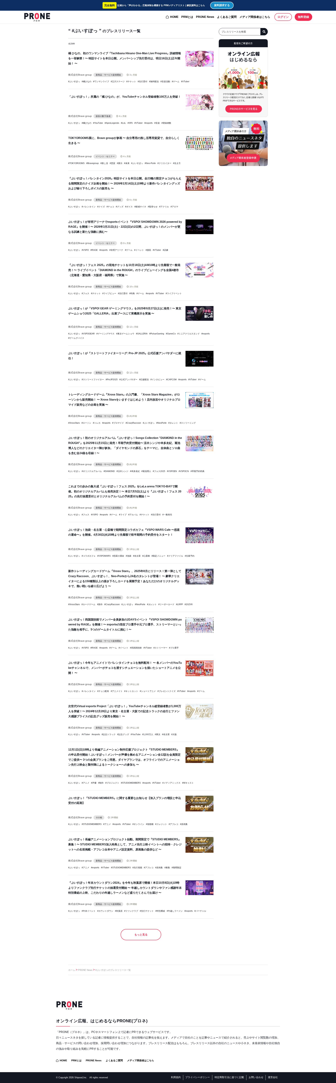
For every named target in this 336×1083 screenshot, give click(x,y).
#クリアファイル (175, 556)
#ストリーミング (188, 423)
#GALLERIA (142, 333)
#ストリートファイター (93, 379)
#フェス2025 (159, 471)
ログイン (283, 16)
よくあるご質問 (227, 16)
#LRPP (179, 604)
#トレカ (96, 423)
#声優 (93, 783)
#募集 (167, 867)
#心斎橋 (146, 556)
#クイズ (101, 206)
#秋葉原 (118, 911)
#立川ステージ (118, 81)
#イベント (139, 250)
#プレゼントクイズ (167, 691)
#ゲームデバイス (76, 338)
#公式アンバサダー (128, 379)
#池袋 (128, 556)
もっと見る (141, 934)
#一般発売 (167, 514)
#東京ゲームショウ (125, 333)
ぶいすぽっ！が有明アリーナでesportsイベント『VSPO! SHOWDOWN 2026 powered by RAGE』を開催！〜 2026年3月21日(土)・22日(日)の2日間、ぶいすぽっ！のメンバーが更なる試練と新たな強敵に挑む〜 (125, 226)
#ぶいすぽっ (74, 81)
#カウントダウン (105, 911)
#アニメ (85, 783)
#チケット (131, 81)
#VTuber (185, 81)
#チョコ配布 (103, 691)
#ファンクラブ (131, 911)
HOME (174, 16)
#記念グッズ (123, 734)
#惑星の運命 (118, 556)
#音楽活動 (165, 81)
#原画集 (184, 824)
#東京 (157, 734)
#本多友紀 (135, 471)
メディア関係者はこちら (254, 16)
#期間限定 (176, 867)
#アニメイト (116, 691)
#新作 (100, 604)
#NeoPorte (161, 423)
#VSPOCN (184, 471)
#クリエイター (164, 163)
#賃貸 (112, 163)
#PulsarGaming (156, 333)
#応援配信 (144, 379)
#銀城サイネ (140, 206)
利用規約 (176, 1077)
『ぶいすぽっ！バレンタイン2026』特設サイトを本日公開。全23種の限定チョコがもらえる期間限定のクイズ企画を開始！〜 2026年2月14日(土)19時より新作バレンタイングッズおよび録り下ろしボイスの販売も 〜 (124, 183)
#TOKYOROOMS (76, 163)
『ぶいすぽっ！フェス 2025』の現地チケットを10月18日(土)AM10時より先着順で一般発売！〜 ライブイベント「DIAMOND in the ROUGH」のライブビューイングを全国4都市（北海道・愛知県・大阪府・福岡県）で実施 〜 (124, 270)
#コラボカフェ (89, 556)
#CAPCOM (171, 379)
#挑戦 (148, 250)
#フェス (85, 293)
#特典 (132, 293)
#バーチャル (200, 911)
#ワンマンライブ (101, 81)
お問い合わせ (256, 1077)
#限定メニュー (158, 556)
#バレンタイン (89, 206)
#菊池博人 (146, 471)
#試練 (165, 250)
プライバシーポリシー (197, 1077)
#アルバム (133, 514)
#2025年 (189, 604)
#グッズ (119, 206)
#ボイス (129, 206)
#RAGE (94, 250)
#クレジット (161, 824)
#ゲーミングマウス (105, 333)
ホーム (71, 970)
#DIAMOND (109, 471)
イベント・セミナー (105, 156)
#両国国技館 (136, 648)
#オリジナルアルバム (92, 471)
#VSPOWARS (104, 556)
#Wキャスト (188, 783)
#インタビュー (157, 379)
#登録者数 (166, 123)
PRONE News (205, 16)
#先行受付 (142, 81)
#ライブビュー (109, 293)
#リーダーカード (166, 604)
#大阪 (174, 734)
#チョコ (110, 206)
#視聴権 (149, 824)
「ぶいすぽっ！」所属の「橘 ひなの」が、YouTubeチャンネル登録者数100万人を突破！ (124, 96)
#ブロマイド (118, 423)
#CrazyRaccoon (133, 423)
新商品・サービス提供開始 (108, 75)
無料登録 (303, 16)
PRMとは (187, 16)
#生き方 (177, 163)
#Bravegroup (92, 163)
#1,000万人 (147, 734)
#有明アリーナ (116, 250)
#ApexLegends (112, 123)
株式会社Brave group (80, 74)
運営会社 (273, 1077)
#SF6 (130, 123)
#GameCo (171, 333)
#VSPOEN (172, 471)
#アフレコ (173, 824)
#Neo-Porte (150, 163)
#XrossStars (74, 423)
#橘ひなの (86, 81)
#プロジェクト (112, 783)
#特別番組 (160, 911)
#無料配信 (154, 81)
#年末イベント (89, 911)
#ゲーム (175, 81)
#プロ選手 (174, 648)
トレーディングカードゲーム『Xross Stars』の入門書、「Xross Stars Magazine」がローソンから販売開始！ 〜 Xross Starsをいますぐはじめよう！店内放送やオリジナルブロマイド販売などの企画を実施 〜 (124, 399)
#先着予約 (189, 556)
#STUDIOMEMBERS (131, 783)
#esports (148, 123)
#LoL (123, 123)
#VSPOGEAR (88, 333)
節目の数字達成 (103, 116)
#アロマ (174, 206)
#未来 (127, 163)
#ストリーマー (160, 648)
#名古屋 (137, 556)
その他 (99, 817)
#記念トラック (108, 734)
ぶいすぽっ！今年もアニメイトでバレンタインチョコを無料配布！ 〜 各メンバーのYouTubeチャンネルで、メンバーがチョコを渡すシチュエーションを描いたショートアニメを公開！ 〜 (125, 667)
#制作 (101, 783)
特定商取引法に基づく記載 (229, 1077)
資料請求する (222, 5)
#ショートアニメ (148, 691)
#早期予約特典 (197, 471)
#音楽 (157, 123)
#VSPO (85, 250)
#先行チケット (147, 911)
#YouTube (98, 123)
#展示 (119, 163)
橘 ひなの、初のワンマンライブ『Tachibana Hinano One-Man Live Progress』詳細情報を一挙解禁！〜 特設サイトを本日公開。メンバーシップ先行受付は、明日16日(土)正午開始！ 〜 (124, 58)
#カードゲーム (88, 604)
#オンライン (138, 824)
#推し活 (104, 163)
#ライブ (123, 514)
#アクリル (164, 206)
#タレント (173, 423)
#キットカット (131, 691)
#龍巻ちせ (153, 206)
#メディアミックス (171, 783)
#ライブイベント (174, 293)
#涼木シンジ (122, 471)
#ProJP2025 (112, 379)
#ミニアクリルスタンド (188, 333)
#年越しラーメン (175, 911)
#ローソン (86, 423)
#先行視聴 (137, 867)
